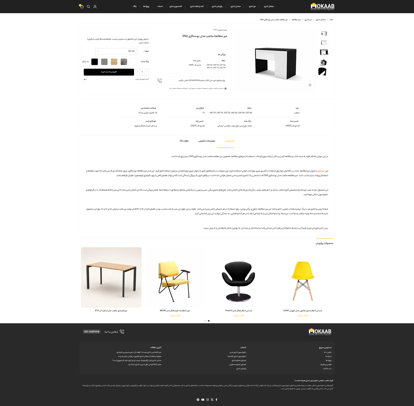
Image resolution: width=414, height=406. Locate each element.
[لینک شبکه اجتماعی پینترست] (198, 400)
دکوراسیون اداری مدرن (238, 352)
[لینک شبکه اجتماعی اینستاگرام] (207, 400)
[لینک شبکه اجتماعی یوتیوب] (202, 400)
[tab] (229, 141)
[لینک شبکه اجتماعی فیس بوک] (216, 400)
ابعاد (147, 51)
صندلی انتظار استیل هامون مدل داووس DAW (302, 311)
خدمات (243, 347)
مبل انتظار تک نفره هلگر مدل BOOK (175, 311)
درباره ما (328, 356)
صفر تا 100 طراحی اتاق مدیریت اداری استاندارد (144, 364)
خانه (331, 19)
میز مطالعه (296, 19)
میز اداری (308, 19)
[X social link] (212, 400)
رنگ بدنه (145, 61)
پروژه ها (328, 360)
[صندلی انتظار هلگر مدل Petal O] (239, 277)
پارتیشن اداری (241, 368)
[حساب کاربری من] (95, 6)
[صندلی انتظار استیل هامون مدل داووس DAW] (302, 277)
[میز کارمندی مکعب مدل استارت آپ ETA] (111, 277)
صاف (84, 62)
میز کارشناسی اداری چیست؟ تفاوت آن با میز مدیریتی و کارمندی (139, 352)
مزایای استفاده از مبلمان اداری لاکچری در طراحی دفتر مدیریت (139, 356)
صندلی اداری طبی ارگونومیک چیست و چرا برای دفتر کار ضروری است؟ (136, 360)
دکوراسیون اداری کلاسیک (237, 356)
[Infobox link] (191, 81)
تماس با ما (327, 352)
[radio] (133, 61)
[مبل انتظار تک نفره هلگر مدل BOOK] (175, 277)
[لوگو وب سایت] (322, 6)
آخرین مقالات (155, 347)
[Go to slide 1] (209, 321)
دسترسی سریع (325, 347)
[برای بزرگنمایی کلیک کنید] (310, 85)
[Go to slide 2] (205, 321)
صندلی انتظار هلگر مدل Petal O (238, 311)
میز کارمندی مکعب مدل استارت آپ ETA (111, 311)
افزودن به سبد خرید (109, 72)
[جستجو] (88, 6)
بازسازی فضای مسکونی (237, 364)
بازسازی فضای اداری (239, 360)
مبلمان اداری (321, 19)
